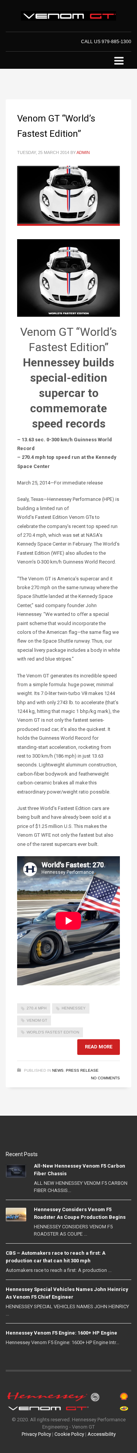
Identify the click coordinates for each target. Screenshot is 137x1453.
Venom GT (37, 1020)
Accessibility (102, 1434)
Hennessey (74, 1008)
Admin (83, 152)
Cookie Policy (69, 1434)
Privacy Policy (36, 1434)
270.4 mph (36, 1008)
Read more (98, 1047)
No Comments (105, 1078)
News (58, 1070)
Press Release (82, 1070)
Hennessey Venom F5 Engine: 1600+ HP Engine (61, 1333)
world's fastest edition (53, 1032)
